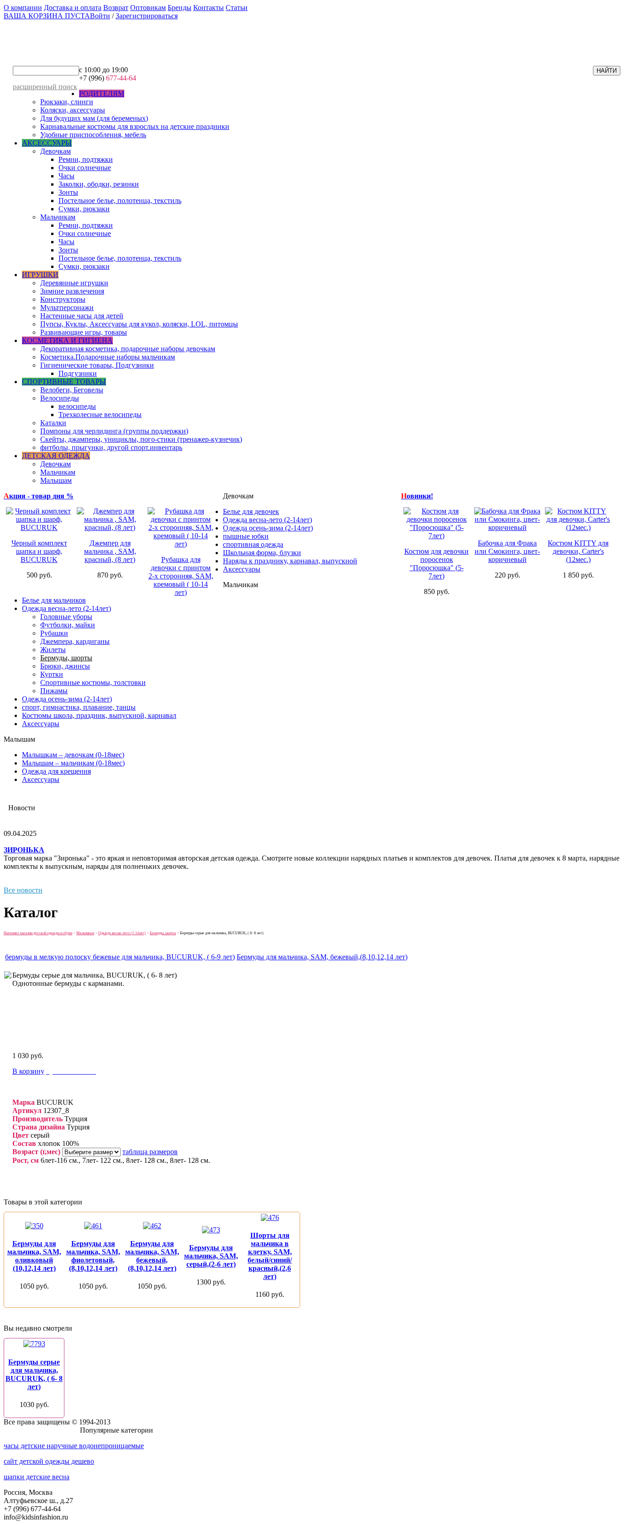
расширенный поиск (45, 87)
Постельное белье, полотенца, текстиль (119, 200)
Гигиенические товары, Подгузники (97, 365)
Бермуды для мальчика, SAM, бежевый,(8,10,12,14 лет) (322, 957)
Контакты (208, 7)
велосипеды (77, 406)
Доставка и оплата (72, 7)
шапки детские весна (36, 1477)
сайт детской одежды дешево (49, 1461)
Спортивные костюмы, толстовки (93, 682)
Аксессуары (47, 143)
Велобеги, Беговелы (71, 390)
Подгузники (77, 373)
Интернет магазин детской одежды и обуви (38, 933)
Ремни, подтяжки (85, 159)
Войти (100, 16)
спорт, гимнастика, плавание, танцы (79, 707)
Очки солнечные (84, 167)
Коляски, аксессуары (72, 110)
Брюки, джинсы (65, 666)
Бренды (179, 7)
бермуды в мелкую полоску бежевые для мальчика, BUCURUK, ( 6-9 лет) (120, 957)
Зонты (68, 192)
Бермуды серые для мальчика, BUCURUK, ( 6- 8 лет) (34, 1374)
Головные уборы (66, 617)
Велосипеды (59, 398)
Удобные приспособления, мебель (93, 135)
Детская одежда (56, 456)
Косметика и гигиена (67, 340)
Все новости (23, 890)
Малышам (56, 480)
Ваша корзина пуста (47, 16)
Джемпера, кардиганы (75, 641)
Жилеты (53, 649)
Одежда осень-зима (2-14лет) (268, 528)
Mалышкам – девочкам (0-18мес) (73, 755)
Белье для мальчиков (54, 600)
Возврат (115, 7)
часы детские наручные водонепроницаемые (74, 1446)
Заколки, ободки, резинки (98, 184)
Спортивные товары (64, 381)
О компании (23, 7)
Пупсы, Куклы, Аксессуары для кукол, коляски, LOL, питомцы (139, 324)
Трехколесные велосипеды (100, 414)
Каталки (53, 423)
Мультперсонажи (67, 307)
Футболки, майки (67, 625)
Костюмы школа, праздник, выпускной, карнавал (99, 715)
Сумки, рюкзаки (84, 209)
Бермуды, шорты (66, 658)
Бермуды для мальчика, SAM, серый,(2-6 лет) (211, 1256)
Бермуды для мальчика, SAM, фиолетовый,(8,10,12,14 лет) (93, 1256)
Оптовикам (148, 7)
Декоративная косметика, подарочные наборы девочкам (127, 349)
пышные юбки (246, 536)
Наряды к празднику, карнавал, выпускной (290, 561)
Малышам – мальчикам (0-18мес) (73, 763)
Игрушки (40, 274)
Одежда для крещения (56, 771)
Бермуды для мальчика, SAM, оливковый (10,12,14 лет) (34, 1256)
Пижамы (54, 691)
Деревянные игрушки (74, 283)
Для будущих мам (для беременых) (94, 118)
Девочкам (55, 151)
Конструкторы (62, 299)
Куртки (51, 674)
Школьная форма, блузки (262, 552)
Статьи (237, 7)
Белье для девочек (251, 511)
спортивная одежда (253, 544)
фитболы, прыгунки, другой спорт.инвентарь (111, 447)
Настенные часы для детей (81, 316)
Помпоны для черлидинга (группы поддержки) (114, 431)
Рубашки (54, 633)
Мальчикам (57, 217)
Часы (66, 176)
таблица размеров (150, 1152)
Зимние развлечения (72, 291)
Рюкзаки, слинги (66, 102)
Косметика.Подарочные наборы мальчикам (107, 357)
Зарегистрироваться (147, 16)
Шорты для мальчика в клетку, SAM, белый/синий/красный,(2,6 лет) (270, 1255)
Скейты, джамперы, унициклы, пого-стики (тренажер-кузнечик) (141, 439)
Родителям (101, 93)
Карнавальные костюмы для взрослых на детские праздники (134, 126)
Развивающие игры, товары (83, 332)
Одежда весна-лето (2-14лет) (267, 520)
